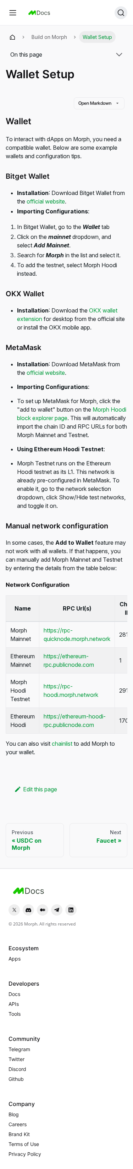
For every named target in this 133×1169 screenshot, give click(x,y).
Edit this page (40, 789)
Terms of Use (24, 1144)
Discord (17, 1069)
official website (46, 201)
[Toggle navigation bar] (13, 13)
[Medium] (42, 910)
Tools (15, 1014)
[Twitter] (14, 910)
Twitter (16, 1059)
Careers (18, 1124)
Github (16, 1079)
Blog (14, 1114)
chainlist (62, 743)
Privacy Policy (25, 1154)
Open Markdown (94, 103)
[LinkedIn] (71, 910)
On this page (26, 54)
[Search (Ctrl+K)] (121, 12)
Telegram (19, 1049)
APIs (14, 1004)
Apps (15, 959)
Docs (14, 994)
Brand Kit (19, 1134)
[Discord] (28, 910)
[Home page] (12, 37)
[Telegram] (56, 910)
